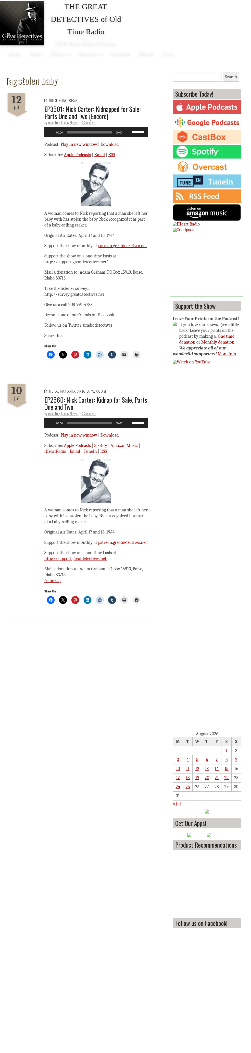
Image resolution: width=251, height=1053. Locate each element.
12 (197, 768)
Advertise (121, 53)
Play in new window (79, 144)
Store (167, 53)
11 (187, 768)
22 (226, 777)
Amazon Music (124, 445)
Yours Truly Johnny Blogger (63, 122)
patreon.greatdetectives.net (122, 245)
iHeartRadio (55, 451)
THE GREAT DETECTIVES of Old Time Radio (86, 19)
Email (99, 154)
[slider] (138, 131)
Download (109, 144)
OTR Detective (57, 100)
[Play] (50, 132)
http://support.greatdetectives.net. (75, 558)
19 (197, 777)
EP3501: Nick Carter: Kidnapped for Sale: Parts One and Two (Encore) (92, 112)
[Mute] (127, 132)
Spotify (100, 445)
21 (217, 777)
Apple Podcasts (77, 154)
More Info (227, 354)
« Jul (177, 803)
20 (207, 777)
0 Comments (89, 122)
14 (217, 768)
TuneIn (90, 451)
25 (188, 786)
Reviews (88, 53)
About (36, 53)
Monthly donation (217, 342)
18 (188, 777)
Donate (146, 53)
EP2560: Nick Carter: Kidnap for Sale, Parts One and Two (95, 403)
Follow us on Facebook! (201, 923)
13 (207, 768)
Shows (58, 53)
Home (15, 53)
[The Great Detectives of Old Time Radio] (22, 23)
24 (178, 786)
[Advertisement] (206, 265)
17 (178, 777)
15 (226, 768)
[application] (96, 132)
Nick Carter (67, 391)
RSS (111, 154)
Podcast (73, 100)
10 (178, 768)
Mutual (54, 391)
